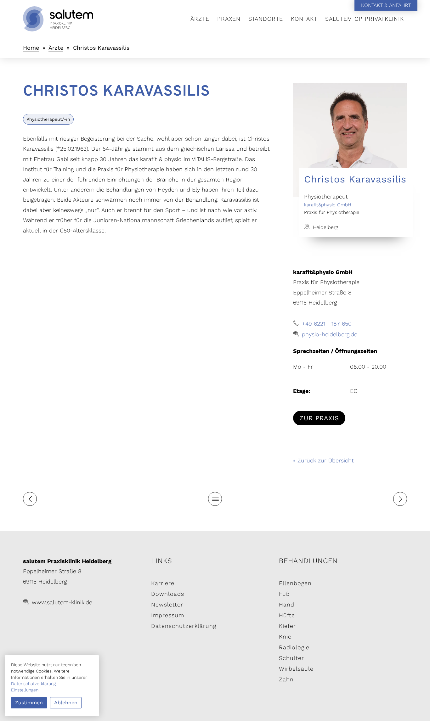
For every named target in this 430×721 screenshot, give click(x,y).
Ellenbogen (295, 583)
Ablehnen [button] (65, 703)
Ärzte (55, 47)
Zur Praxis (319, 418)
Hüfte (287, 615)
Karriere (162, 583)
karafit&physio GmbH (327, 205)
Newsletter (167, 604)
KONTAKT (304, 18)
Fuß (284, 593)
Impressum (167, 615)
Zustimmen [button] (29, 703)
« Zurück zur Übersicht (323, 460)
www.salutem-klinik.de (62, 602)
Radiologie (294, 647)
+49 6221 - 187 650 (327, 323)
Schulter (291, 658)
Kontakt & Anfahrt (386, 5)
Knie (285, 636)
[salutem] (87, 18)
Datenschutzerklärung (183, 626)
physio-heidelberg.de (329, 334)
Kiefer (287, 626)
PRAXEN (228, 18)
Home (31, 47)
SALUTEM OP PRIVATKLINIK (364, 18)
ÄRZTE (199, 18)
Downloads (167, 593)
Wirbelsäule (296, 668)
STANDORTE (265, 18)
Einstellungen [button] (24, 689)
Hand (286, 604)
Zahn (286, 679)
